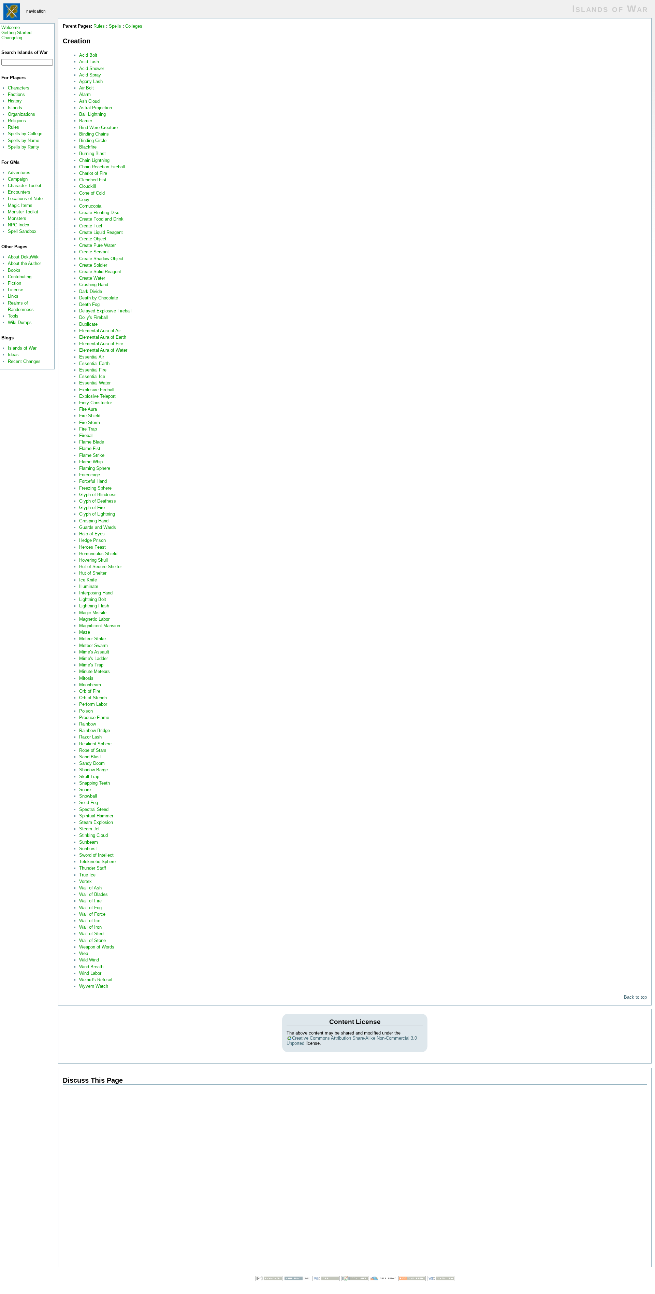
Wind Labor (90, 973)
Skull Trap (89, 776)
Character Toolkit (24, 185)
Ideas (13, 354)
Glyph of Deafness (97, 501)
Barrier (85, 120)
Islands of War (22, 348)
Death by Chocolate (98, 297)
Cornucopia (90, 206)
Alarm (85, 94)
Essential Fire (92, 369)
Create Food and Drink (101, 219)
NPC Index (18, 224)
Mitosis (86, 678)
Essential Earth (94, 363)
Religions (17, 120)
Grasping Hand (93, 520)
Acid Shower (91, 68)
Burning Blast (92, 153)
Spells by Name (23, 140)
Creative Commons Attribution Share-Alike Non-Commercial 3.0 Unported (352, 1041)
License (15, 289)
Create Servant (94, 251)
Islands (15, 107)
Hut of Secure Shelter (100, 566)
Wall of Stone (92, 940)
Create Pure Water (97, 245)
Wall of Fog (90, 907)
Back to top (635, 997)
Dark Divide (90, 291)
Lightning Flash (94, 605)
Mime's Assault (94, 652)
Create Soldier (93, 265)
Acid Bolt (88, 55)
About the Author (24, 263)
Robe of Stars (92, 750)
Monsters (17, 218)
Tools (13, 316)
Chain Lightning (94, 160)
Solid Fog (88, 802)
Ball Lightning (92, 114)
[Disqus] (355, 1177)
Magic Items (20, 205)
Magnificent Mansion (99, 625)
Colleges (133, 26)
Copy (84, 199)
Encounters (19, 192)
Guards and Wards (97, 527)
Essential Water (95, 382)
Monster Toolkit (23, 211)
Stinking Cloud (93, 835)
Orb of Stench (93, 697)
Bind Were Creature (98, 127)
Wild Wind (89, 959)
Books (14, 270)
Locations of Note (25, 198)
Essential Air (91, 357)
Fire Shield (89, 415)
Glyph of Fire (92, 507)
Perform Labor (93, 704)
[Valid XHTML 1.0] (440, 1279)
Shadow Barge (93, 769)
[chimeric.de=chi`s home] (297, 1279)
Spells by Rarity (23, 147)
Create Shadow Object (101, 258)
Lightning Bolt (92, 599)
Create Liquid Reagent (101, 232)
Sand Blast (90, 756)
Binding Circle (92, 140)
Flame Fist (89, 448)
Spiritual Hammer (96, 815)
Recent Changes (24, 361)
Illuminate (88, 586)
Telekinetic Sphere (97, 861)
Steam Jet (89, 828)
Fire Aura (88, 409)
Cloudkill (87, 186)
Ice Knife (88, 579)
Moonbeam (90, 684)
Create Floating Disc (99, 212)
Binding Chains (94, 134)
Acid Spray (90, 75)
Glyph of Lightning (97, 514)
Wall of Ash (90, 887)
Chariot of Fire (93, 173)
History (15, 100)
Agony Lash (91, 81)
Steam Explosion (96, 822)
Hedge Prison (92, 540)
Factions (16, 94)
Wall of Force (92, 914)
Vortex (85, 881)
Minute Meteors (94, 671)
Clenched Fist (92, 179)
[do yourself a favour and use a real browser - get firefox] (383, 1279)
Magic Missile (92, 612)
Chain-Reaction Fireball (102, 166)
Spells (115, 26)
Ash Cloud (89, 101)
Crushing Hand (93, 284)
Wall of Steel (91, 933)
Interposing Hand (96, 592)
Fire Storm (89, 422)
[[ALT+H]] (12, 11)
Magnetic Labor (94, 619)
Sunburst (88, 848)
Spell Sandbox (22, 231)
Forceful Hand (93, 481)
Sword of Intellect (96, 855)
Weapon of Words (96, 947)
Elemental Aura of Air (100, 330)
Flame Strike (91, 455)
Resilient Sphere (95, 743)
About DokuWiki (24, 256)
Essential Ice (92, 376)
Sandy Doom (92, 763)
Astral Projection (95, 107)
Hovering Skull (93, 560)
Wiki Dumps (20, 322)
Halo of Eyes (92, 533)
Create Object (92, 238)
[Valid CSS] (326, 1279)
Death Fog (89, 304)
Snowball (88, 796)
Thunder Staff (92, 868)
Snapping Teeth (94, 783)
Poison (86, 711)
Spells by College (25, 133)
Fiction (14, 283)
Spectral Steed (93, 809)
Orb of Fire (89, 691)
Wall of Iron (90, 927)
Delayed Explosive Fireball (105, 310)
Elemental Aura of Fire (101, 343)
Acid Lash (89, 61)
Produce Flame (94, 717)
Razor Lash (90, 737)
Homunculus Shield (98, 553)
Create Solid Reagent (100, 271)
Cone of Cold (92, 193)
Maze (84, 632)
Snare (85, 789)
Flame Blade (91, 442)
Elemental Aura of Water (103, 350)
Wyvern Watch (93, 986)
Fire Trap (88, 429)
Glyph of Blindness (98, 494)
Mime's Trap (91, 664)
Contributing (19, 276)
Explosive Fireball (96, 389)
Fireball (86, 435)
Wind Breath (91, 966)
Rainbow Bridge (94, 730)
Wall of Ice (89, 920)
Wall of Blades (93, 894)
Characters (18, 87)
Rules (13, 127)
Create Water (92, 278)
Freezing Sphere (95, 488)
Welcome (10, 27)
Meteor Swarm (93, 645)
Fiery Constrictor (95, 402)
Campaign (18, 179)
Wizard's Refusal (95, 979)
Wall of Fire (90, 900)
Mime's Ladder (93, 658)
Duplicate (88, 324)
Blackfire (88, 147)
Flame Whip (91, 461)
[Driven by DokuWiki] (354, 1279)
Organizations (21, 114)
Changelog (11, 37)
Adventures (19, 172)
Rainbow (87, 724)
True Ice (87, 874)
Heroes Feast (92, 547)
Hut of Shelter (92, 573)
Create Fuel (90, 225)
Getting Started (16, 32)
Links (13, 296)
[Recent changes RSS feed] (412, 1279)
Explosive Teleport (97, 396)
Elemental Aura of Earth (102, 337)
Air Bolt (86, 87)
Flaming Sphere (94, 468)
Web (83, 953)
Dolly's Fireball (93, 317)
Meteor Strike (92, 638)
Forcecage (89, 474)
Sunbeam (88, 842)
